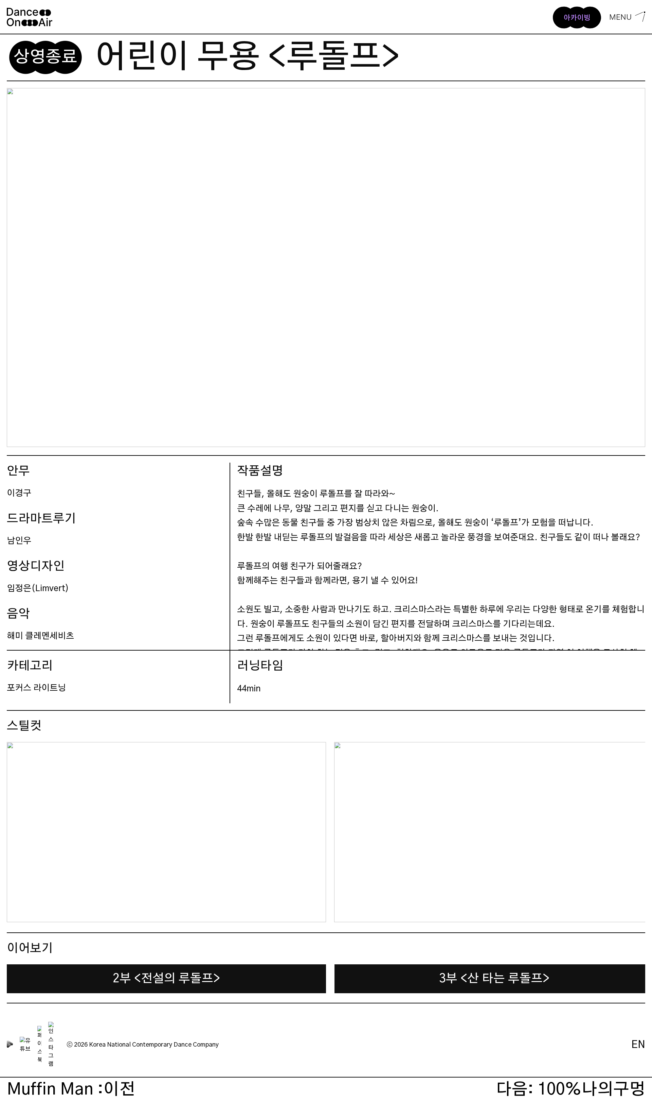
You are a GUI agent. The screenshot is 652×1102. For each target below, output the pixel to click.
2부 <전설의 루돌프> (166, 979)
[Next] (634, 832)
